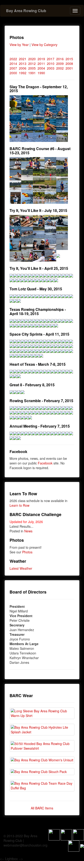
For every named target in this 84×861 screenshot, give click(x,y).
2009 (60, 63)
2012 (32, 63)
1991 (32, 72)
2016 (60, 58)
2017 (50, 58)
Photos (27, 552)
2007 (13, 68)
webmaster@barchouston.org (25, 845)
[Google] (78, 834)
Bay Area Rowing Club (26, 10)
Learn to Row (19, 505)
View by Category (44, 44)
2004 (41, 68)
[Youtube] (73, 845)
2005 (32, 68)
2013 (22, 63)
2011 (41, 63)
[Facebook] (54, 834)
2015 (69, 58)
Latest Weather (21, 568)
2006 (22, 68)
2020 (32, 58)
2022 (13, 58)
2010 (50, 63)
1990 (41, 72)
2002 (60, 68)
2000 (13, 72)
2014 (13, 63)
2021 (22, 58)
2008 (69, 63)
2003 (50, 68)
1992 (22, 72)
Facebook (45, 463)
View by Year (19, 44)
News (28, 531)
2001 (69, 68)
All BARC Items (42, 808)
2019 (41, 58)
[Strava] (66, 834)
